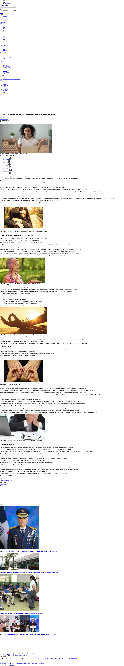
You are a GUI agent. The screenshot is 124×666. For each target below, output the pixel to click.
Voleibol (4, 43)
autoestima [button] (8, 480)
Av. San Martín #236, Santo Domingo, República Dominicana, (13, 663)
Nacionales (2, 11)
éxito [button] (11, 480)
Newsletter (2, 75)
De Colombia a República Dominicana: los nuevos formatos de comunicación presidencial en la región (29, 634)
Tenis (4, 42)
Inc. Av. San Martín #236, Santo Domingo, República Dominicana (55, 658)
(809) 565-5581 (74, 658)
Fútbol (4, 36)
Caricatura (5, 71)
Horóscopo (5, 65)
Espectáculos (2, 45)
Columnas (5, 16)
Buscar (14, 6)
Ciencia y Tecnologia (7, 57)
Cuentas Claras (6, 17)
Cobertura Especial (6, 67)
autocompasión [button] (3, 480)
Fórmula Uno (5, 35)
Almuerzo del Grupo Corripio (9, 69)
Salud (1, 60)
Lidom (4, 37)
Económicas (2, 22)
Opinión (1, 13)
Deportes (2, 30)
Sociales (4, 58)
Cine (4, 49)
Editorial (4, 20)
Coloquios (5, 68)
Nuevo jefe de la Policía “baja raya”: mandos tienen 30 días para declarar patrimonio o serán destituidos (29, 551)
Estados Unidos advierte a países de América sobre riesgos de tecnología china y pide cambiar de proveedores (30, 572)
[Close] (0, 9)
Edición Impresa (6, 72)
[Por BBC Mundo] (3, 117)
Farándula (5, 50)
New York (5, 28)
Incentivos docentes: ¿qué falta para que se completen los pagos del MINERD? (22, 613)
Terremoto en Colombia (7, 3)
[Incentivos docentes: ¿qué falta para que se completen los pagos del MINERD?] (62, 592)
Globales (2, 23)
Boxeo (4, 34)
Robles (4, 73)
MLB (4, 38)
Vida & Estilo (3, 52)
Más (1, 61)
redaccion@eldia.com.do (39, 663)
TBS (4, 40)
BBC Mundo (3, 119)
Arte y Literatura (6, 56)
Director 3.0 (5, 18)
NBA (4, 39)
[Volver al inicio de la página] (1, 95)
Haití (4, 27)
